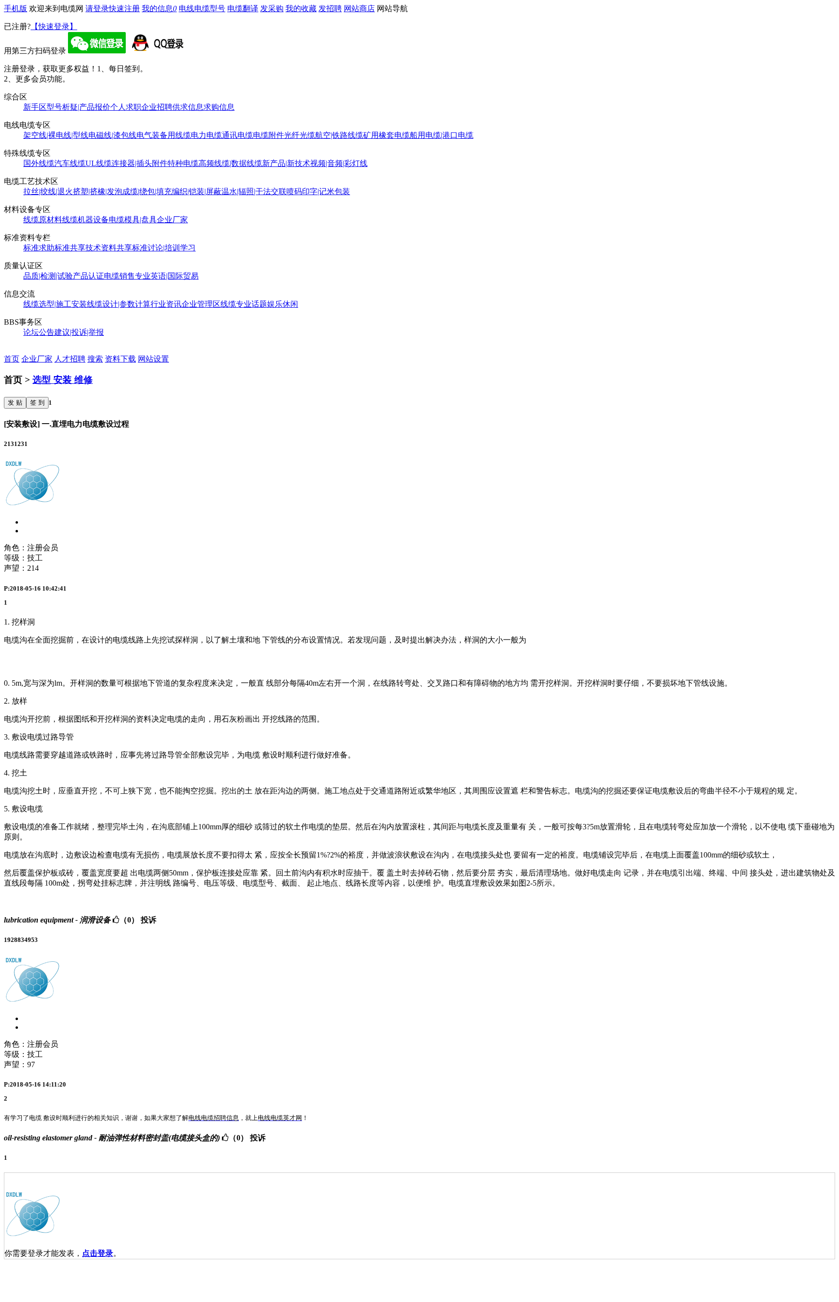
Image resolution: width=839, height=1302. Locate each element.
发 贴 (15, 402)
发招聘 (330, 8)
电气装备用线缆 (163, 135)
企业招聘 (156, 107)
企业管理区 (201, 304)
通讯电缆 (237, 135)
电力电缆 (206, 135)
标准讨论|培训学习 (164, 248)
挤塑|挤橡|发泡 (97, 191)
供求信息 (187, 107)
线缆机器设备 (85, 219)
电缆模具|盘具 (133, 219)
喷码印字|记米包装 (318, 191)
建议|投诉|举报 (79, 332)
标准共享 (69, 248)
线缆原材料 (42, 219)
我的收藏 (301, 8)
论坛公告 (38, 332)
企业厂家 (172, 219)
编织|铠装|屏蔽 (196, 191)
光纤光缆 (299, 135)
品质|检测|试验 (48, 276)
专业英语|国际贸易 (167, 276)
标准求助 (38, 248)
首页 (11, 359)
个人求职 (125, 107)
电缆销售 (119, 276)
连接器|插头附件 (140, 163)
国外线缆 (38, 163)
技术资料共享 (108, 248)
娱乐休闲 (282, 304)
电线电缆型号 (202, 8)
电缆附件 (268, 135)
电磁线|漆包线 (112, 135)
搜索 (95, 359)
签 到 (37, 402)
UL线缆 (98, 163)
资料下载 (120, 359)
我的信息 (159, 8)
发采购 (272, 8)
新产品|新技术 (286, 163)
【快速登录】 (54, 26)
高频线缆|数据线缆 (230, 163)
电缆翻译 (242, 8)
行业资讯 (166, 304)
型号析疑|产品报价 (78, 107)
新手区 (35, 107)
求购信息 (219, 107)
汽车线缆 (69, 163)
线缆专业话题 (243, 304)
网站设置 (153, 359)
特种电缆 (183, 163)
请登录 (97, 8)
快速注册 (124, 8)
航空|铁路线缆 (339, 135)
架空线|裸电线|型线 (55, 135)
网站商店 (359, 8)
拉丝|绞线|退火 (48, 191)
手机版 (15, 8)
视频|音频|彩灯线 (339, 163)
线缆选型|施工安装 (55, 304)
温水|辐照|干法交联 (253, 191)
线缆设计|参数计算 (119, 304)
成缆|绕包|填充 (147, 191)
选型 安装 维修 (63, 380)
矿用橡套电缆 (386, 135)
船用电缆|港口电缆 (441, 135)
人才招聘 (69, 359)
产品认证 (88, 276)
